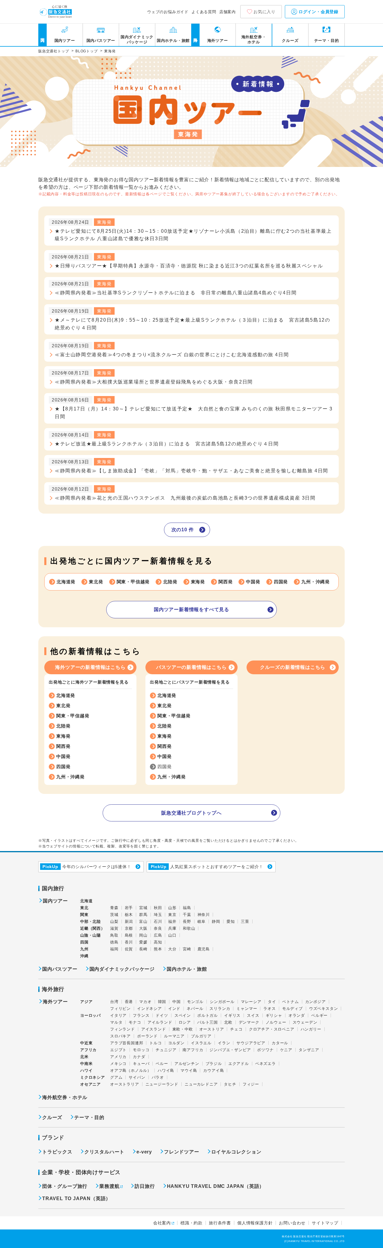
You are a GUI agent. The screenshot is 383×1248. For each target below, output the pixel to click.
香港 (129, 1002)
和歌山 (189, 928)
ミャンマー (246, 1008)
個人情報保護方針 (255, 1223)
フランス (141, 1015)
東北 (84, 908)
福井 (172, 921)
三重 (245, 921)
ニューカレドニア (201, 1084)
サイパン (137, 1077)
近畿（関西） (92, 928)
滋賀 (114, 928)
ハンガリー (311, 1029)
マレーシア (251, 1002)
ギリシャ (274, 1015)
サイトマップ (325, 1223)
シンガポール (222, 1002)
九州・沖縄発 (315, 581)
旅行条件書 (220, 1223)
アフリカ (88, 1050)
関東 (84, 915)
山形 (172, 908)
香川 (129, 942)
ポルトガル (207, 1015)
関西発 (225, 581)
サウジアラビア (250, 1043)
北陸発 (170, 581)
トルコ (155, 1043)
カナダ (139, 1057)
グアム (116, 1077)
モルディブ (292, 1008)
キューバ (141, 1064)
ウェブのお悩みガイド (168, 12)
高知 (158, 942)
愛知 (231, 921)
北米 (84, 1057)
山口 (172, 935)
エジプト (118, 1050)
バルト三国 (207, 1022)
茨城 (114, 915)
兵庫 (172, 928)
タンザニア (309, 1050)
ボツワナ (265, 1050)
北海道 (86, 901)
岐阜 (201, 921)
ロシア (185, 1022)
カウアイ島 (213, 1070)
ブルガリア (201, 1036)
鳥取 (114, 935)
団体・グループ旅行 (64, 1186)
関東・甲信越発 (133, 581)
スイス (253, 1015)
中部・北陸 (90, 921)
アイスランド (153, 1029)
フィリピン (120, 1008)
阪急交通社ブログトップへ (191, 812)
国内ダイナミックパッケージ (137, 39)
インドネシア (149, 1008)
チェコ (236, 1029)
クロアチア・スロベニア (271, 1029)
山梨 (114, 921)
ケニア (286, 1050)
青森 (114, 908)
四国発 (281, 581)
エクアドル (238, 1064)
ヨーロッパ (90, 1015)
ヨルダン (176, 1043)
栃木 (129, 915)
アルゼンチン (186, 1064)
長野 (187, 921)
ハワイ (86, 1070)
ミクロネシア (92, 1077)
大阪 (143, 928)
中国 (176, 1002)
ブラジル (214, 1064)
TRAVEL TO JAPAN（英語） (76, 1198)
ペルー (162, 1064)
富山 (143, 921)
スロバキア (120, 1036)
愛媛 (143, 942)
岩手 (129, 908)
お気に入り (264, 11)
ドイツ (162, 1015)
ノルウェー (276, 1022)
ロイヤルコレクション (236, 1151)
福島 (187, 908)
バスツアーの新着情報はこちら (191, 667)
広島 (158, 935)
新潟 (129, 921)
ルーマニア (174, 1036)
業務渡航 (109, 1186)
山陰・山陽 (90, 935)
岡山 (143, 935)
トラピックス (57, 1151)
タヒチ (230, 1084)
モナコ (135, 1022)
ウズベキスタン (323, 1008)
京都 (129, 928)
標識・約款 (191, 1223)
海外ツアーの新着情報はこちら (90, 667)
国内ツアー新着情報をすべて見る (191, 609)
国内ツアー (64, 40)
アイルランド (160, 1022)
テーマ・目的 (326, 40)
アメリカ (118, 1057)
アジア (86, 1002)
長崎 (143, 949)
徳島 (114, 942)
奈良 (158, 928)
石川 (158, 921)
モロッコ (141, 1050)
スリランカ (219, 1008)
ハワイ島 (166, 1070)
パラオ (158, 1077)
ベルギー (319, 1015)
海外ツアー (217, 40)
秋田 (158, 908)
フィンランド (122, 1029)
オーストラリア (124, 1084)
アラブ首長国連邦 (126, 1043)
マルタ (116, 1022)
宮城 (143, 908)
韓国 (162, 1002)
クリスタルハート (104, 1151)
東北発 (96, 581)
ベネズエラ (265, 1064)
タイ (272, 1002)
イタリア (118, 1015)
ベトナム (290, 1002)
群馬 (143, 915)
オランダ (296, 1015)
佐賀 (129, 949)
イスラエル (201, 1043)
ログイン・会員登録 (317, 11)
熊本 (158, 949)
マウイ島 (188, 1070)
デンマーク (249, 1022)
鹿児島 (203, 949)
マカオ (145, 1002)
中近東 (86, 1043)
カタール (280, 1043)
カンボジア (315, 1002)
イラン (224, 1043)
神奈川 (203, 915)
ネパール (195, 1008)
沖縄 (84, 956)
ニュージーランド (161, 1084)
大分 (172, 949)
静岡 (216, 921)
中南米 (86, 1064)
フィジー (251, 1084)
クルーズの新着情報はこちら (292, 667)
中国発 (253, 581)
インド (174, 1008)
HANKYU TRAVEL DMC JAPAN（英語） (216, 1186)
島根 (129, 935)
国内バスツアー (100, 40)
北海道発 (66, 581)
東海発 (198, 581)
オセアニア (90, 1084)
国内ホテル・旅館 (173, 40)
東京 (172, 915)
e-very (144, 1151)
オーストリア (211, 1029)
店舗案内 (227, 12)
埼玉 (158, 915)
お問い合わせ (292, 1223)
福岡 (114, 949)
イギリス (232, 1015)
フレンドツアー (181, 1151)
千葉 (187, 915)
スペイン (182, 1015)
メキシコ (118, 1064)
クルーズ (290, 40)
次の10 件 (182, 529)
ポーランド (147, 1036)
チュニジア (166, 1050)
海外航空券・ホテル (253, 39)
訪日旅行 (145, 1186)
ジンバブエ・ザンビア (230, 1050)
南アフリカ (193, 1050)
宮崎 (187, 949)
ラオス (269, 1008)
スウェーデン (305, 1022)
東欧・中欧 (182, 1029)
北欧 (228, 1022)
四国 (84, 942)
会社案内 (162, 1223)
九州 (84, 949)
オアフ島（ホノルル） (130, 1070)
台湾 (114, 1002)
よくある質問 (204, 12)
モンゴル (195, 1002)
